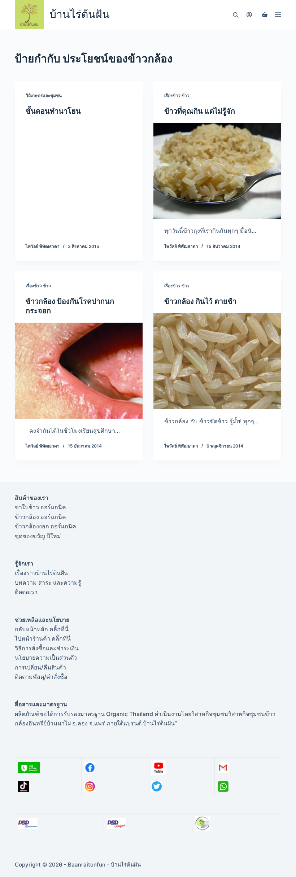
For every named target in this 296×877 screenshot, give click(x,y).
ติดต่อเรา (26, 591)
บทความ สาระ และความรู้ (48, 582)
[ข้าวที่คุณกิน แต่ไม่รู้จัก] (217, 171)
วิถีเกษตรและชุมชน (44, 95)
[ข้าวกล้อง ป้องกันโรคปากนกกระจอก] (79, 371)
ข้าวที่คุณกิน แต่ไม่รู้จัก (199, 111)
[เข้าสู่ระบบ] (249, 14)
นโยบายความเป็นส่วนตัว (46, 657)
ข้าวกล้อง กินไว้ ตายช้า (200, 301)
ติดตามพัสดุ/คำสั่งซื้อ (41, 676)
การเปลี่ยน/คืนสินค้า (40, 667)
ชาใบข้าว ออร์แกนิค (40, 507)
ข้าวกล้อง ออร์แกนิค (40, 516)
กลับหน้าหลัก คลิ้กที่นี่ (42, 629)
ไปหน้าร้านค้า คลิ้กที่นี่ (43, 638)
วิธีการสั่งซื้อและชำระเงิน (47, 648)
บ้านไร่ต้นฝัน (79, 14)
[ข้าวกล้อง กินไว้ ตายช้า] (217, 361)
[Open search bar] (235, 14)
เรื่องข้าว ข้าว (177, 95)
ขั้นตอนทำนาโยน (53, 111)
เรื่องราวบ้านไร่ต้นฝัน (41, 572)
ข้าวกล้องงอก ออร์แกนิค (45, 526)
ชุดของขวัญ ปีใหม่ (38, 536)
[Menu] (278, 14)
